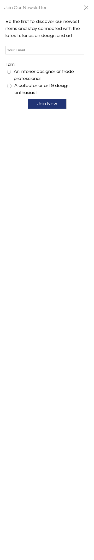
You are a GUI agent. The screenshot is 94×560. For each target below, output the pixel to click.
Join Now (47, 103)
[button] (86, 7)
